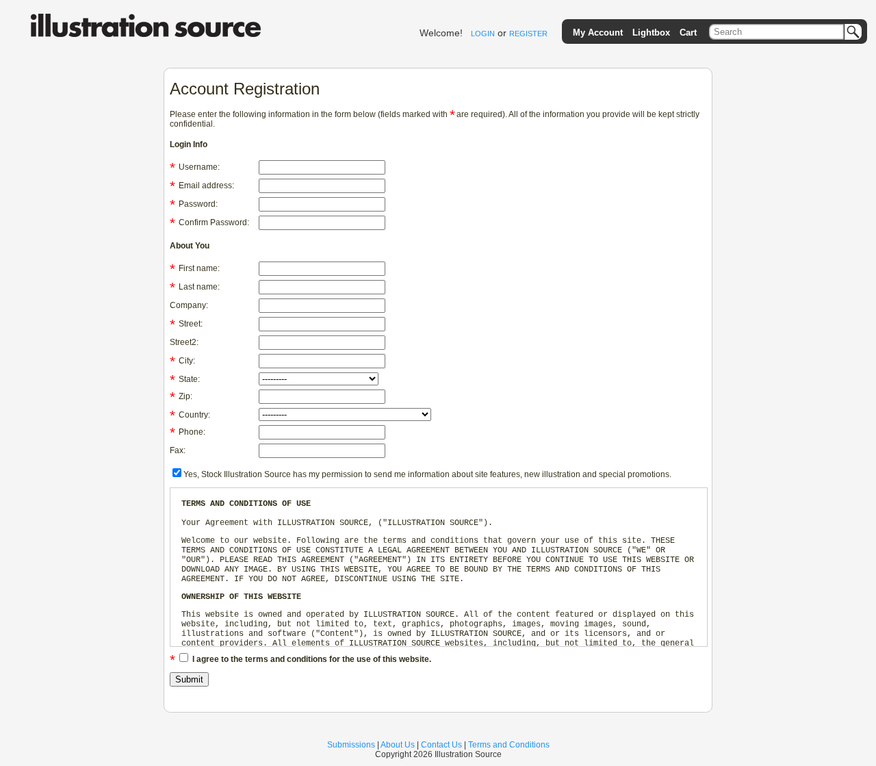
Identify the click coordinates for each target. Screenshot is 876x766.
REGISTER (528, 33)
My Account (598, 32)
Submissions (351, 745)
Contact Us (441, 745)
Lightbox (651, 32)
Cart (688, 32)
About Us (398, 745)
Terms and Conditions (509, 745)
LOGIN (483, 33)
